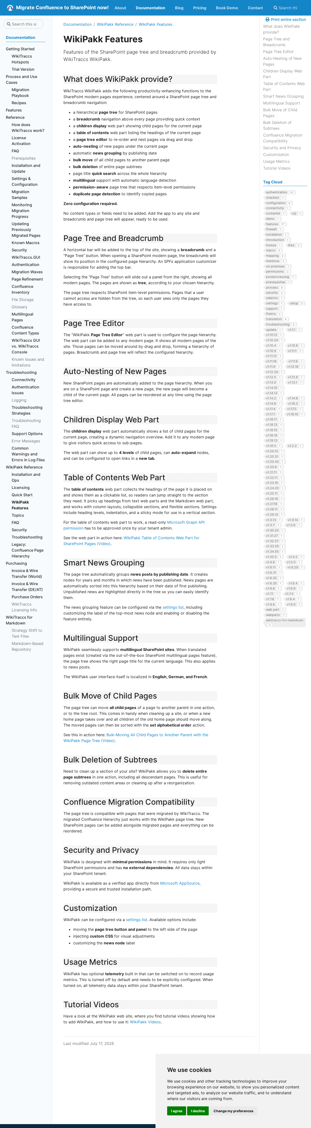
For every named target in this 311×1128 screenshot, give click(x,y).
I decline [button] (198, 1111)
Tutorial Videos (276, 168)
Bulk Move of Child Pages (280, 112)
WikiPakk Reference (115, 24)
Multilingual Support (281, 103)
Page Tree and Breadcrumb (276, 41)
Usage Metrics (276, 161)
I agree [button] (176, 1111)
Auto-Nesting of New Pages (282, 61)
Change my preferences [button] (233, 1111)
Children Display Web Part (282, 73)
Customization (276, 154)
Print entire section (288, 19)
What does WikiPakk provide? (281, 29)
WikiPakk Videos (145, 1021)
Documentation (77, 24)
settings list (173, 607)
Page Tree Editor (278, 51)
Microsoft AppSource (179, 883)
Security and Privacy (282, 147)
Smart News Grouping (283, 96)
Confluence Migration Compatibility (282, 138)
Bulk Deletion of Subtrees (277, 125)
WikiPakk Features (155, 24)
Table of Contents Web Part (284, 86)
